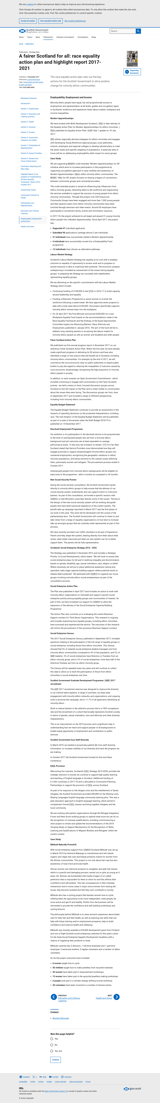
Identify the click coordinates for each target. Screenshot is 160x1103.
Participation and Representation (27, 204)
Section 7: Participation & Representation (30, 146)
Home (21, 44)
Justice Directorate (33, 79)
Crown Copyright (60, 1081)
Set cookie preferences (75, 21)
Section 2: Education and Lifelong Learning (30, 115)
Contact (41, 1081)
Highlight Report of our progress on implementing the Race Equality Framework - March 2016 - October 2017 (31, 179)
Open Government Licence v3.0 (56, 1091)
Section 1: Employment (30, 109)
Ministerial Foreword (28, 98)
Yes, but (58, 1051)
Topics (29, 37)
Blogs (94, 37)
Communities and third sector (33, 82)
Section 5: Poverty (28, 132)
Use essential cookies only (50, 21)
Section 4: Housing (28, 127)
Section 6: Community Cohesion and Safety (29, 138)
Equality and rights (25, 85)
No (56, 1045)
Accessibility (23, 1081)
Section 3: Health (27, 122)
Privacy (88, 1081)
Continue (55, 1060)
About (21, 37)
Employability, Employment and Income (31, 220)
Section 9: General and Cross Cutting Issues (29, 159)
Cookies (49, 1081)
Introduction (25, 103)
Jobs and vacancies (76, 1081)
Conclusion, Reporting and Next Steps (31, 167)
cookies (30, 4)
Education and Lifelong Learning (30, 212)
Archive (32, 1081)
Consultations (82, 37)
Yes (56, 1039)
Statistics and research (65, 37)
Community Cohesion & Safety (30, 196)
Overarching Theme (28, 190)
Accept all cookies (28, 21)
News (38, 37)
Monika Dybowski (61, 1018)
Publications (48, 37)
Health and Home (27, 227)
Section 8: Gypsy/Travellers (31, 153)
